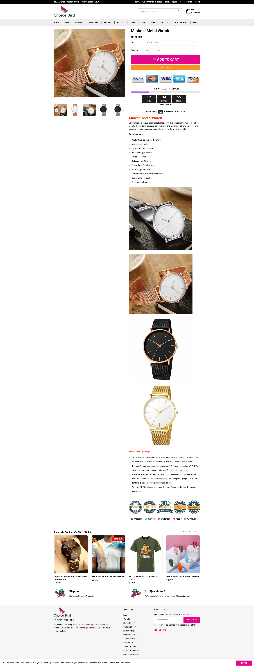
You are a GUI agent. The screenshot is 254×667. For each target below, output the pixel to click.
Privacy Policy (129, 635)
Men (67, 22)
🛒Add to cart (166, 60)
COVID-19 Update (131, 650)
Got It (244, 663)
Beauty (107, 22)
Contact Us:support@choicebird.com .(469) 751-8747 (158, 2)
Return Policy (129, 631)
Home (56, 22)
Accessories (181, 22)
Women (78, 22)
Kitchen (131, 22)
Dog (153, 22)
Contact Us (128, 643)
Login (197, 2)
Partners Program (131, 654)
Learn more (125, 663)
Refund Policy (129, 623)
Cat (143, 22)
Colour (134, 42)
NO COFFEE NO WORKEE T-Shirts (143, 578)
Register (188, 2)
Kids (119, 22)
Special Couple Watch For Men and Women (71, 578)
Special (165, 22)
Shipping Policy (129, 627)
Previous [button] (56, 110)
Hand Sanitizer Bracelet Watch (182, 576)
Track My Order (130, 646)
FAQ (195, 22)
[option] (61, 109)
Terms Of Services (131, 639)
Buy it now (166, 67)
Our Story (127, 619)
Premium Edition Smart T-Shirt (108, 576)
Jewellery (93, 22)
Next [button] (122, 110)
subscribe (192, 620)
